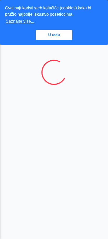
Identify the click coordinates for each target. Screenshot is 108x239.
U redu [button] (54, 35)
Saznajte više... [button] (20, 21)
